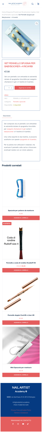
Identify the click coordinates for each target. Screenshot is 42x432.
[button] (36, 23)
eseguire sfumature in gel (16, 129)
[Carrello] (38, 4)
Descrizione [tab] (6, 116)
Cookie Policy (26, 410)
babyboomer (8, 132)
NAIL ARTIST (21, 387)
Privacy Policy (16, 410)
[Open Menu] (3, 4)
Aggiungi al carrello (25, 88)
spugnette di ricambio (28, 139)
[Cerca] (33, 4)
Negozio (9, 12)
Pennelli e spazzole (11, 14)
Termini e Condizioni (21, 413)
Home (4, 12)
